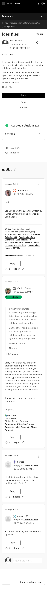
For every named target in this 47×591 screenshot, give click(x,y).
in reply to (25, 465)
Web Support (22, 427)
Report (23, 107)
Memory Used (11, 242)
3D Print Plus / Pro (13, 234)
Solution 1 (10, 133)
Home (4, 23)
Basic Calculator (25, 242)
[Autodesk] (14, 3)
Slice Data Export (23, 240)
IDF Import (28, 234)
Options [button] (39, 34)
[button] (44, 43)
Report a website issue (31, 582)
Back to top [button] (6, 582)
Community (7, 16)
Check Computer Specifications (22, 244)
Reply (23, 95)
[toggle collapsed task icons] (33, 3)
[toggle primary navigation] (4, 3)
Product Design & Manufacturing (23, 23)
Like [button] (21, 102)
